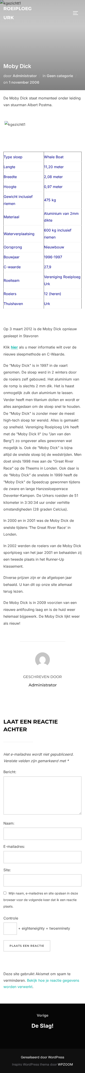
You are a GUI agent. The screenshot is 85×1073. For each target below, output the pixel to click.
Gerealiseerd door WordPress (42, 1057)
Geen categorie (60, 75)
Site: (7, 870)
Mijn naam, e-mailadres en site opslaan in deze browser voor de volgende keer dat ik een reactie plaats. (40, 899)
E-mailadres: (14, 846)
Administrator (25, 75)
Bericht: (9, 772)
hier (14, 347)
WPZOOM (65, 1064)
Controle (10, 918)
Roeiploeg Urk (17, 13)
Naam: (9, 823)
